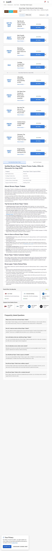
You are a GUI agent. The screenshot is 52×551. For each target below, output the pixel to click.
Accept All (7, 546)
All (22, 15)
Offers (28, 15)
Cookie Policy (15, 542)
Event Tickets (16, 4)
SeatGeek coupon (9, 214)
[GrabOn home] (8, 2)
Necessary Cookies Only (20, 546)
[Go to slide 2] (48, 289)
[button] (10, 11)
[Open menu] (4, 2)
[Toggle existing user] (47, 15)
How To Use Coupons (37, 162)
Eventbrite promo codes (28, 243)
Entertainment (10, 4)
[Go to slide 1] (47, 289)
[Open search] (48, 2)
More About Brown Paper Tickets (15, 162)
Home (5, 4)
